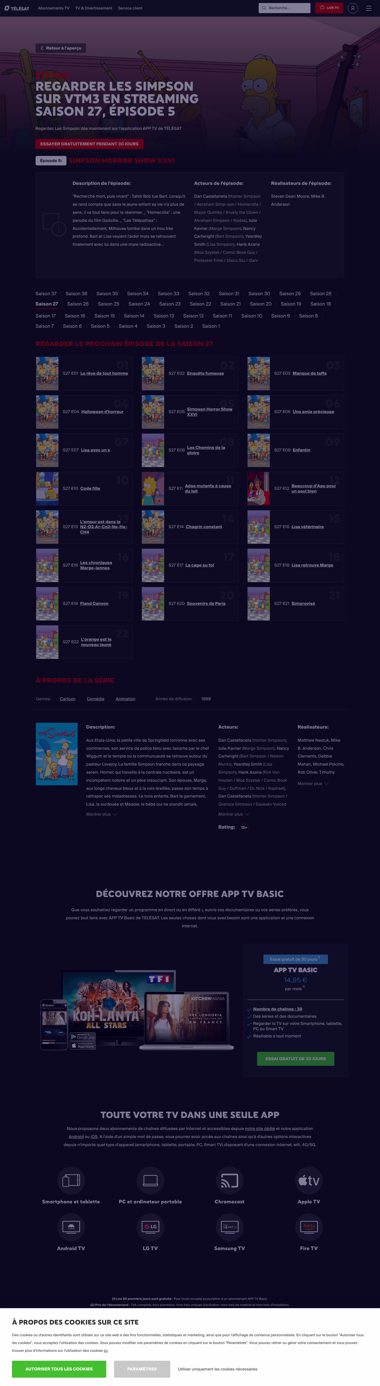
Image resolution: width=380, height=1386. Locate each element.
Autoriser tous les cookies (59, 1369)
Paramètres (142, 1369)
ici (106, 1350)
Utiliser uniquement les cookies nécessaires (218, 1369)
